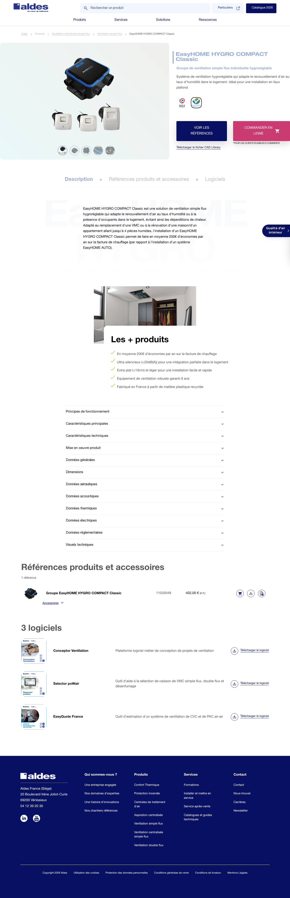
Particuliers (225, 8)
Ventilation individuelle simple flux (71, 34)
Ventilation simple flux (109, 34)
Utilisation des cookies (86, 873)
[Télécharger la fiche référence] (251, 593)
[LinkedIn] (24, 819)
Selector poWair (66, 684)
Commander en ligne (256, 133)
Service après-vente (197, 806)
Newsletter (241, 811)
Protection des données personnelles (127, 873)
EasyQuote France (68, 717)
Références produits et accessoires (149, 179)
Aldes (24, 34)
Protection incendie (147, 793)
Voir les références (202, 131)
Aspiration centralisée (148, 815)
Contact (239, 785)
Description (79, 179)
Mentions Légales (237, 873)
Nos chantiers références (101, 811)
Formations (191, 785)
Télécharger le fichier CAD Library (198, 147)
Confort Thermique (146, 785)
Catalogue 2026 (262, 8)
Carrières (240, 802)
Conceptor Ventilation (70, 651)
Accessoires (50, 603)
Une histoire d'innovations (101, 802)
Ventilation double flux (148, 845)
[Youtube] (36, 819)
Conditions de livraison (208, 873)
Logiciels (215, 179)
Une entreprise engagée (100, 785)
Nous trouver (242, 793)
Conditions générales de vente (171, 873)
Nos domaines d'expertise (101, 793)
